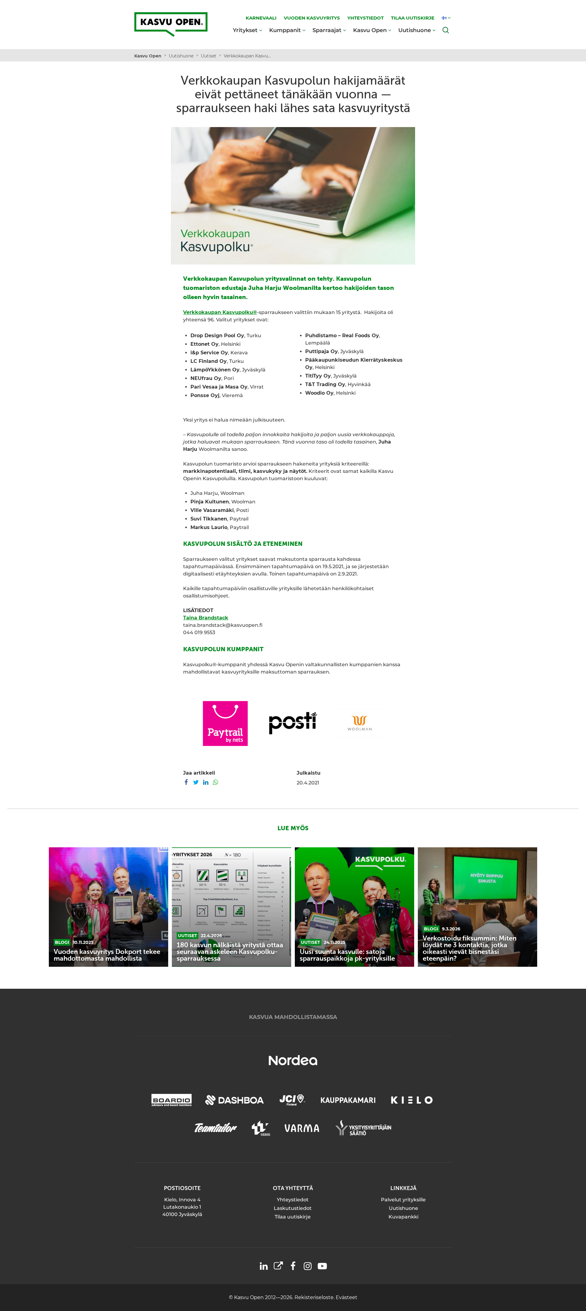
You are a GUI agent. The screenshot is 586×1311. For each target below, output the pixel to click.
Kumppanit (285, 30)
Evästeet (346, 1297)
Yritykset (245, 30)
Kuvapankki (403, 1217)
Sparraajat (327, 30)
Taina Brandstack (205, 618)
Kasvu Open (370, 30)
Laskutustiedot (293, 1208)
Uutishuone (414, 30)
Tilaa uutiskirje (293, 1217)
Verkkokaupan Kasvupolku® (220, 312)
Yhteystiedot (293, 1200)
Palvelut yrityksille (403, 1200)
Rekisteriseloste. (315, 1297)
